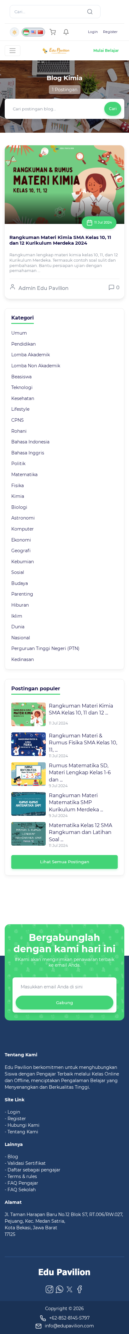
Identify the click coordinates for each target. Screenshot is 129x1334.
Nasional (20, 638)
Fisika (17, 485)
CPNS (17, 420)
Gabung (64, 1002)
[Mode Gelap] (14, 32)
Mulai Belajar (106, 50)
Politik (18, 463)
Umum (19, 333)
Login (93, 32)
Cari (112, 108)
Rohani (19, 431)
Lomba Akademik (30, 355)
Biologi (19, 507)
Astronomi (23, 518)
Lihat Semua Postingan (64, 861)
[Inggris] (33, 32)
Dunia (17, 627)
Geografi (21, 550)
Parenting (22, 594)
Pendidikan (23, 344)
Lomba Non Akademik (35, 366)
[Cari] (91, 11)
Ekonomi (21, 540)
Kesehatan (22, 398)
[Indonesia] (26, 32)
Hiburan (20, 605)
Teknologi (22, 387)
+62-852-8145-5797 (69, 1318)
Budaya (19, 583)
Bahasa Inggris (27, 453)
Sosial (17, 572)
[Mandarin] (40, 32)
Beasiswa (21, 377)
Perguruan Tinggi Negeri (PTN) (45, 648)
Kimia (17, 496)
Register (110, 32)
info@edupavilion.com (69, 1326)
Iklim (16, 616)
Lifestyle (20, 409)
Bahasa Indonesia (30, 442)
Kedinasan (22, 659)
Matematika (24, 474)
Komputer (22, 529)
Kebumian (22, 561)
